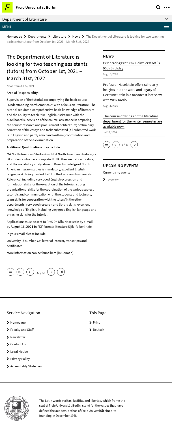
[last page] (61, 272)
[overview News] (10, 272)
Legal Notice (19, 351)
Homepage (14, 36)
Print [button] (96, 322)
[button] (106, 144)
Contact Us (18, 344)
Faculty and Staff (22, 329)
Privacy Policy (20, 359)
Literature (59, 36)
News (76, 36)
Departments (37, 36)
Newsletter (17, 337)
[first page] (20, 272)
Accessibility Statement (26, 366)
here (53, 253)
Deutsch (98, 329)
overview (113, 179)
